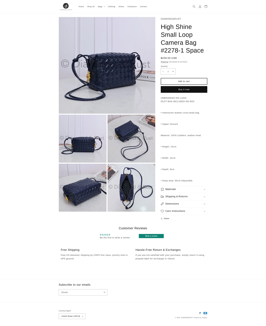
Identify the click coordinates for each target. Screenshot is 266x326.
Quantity (164, 66)
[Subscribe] (104, 292)
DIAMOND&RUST (187, 317)
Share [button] (166, 218)
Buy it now (184, 89)
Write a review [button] (151, 236)
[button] (101, 6)
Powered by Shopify (200, 317)
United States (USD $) (71, 316)
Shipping (164, 62)
